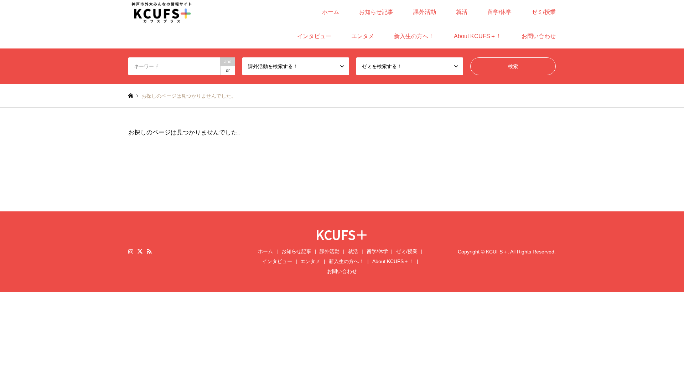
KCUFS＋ (342, 234)
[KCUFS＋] (161, 12)
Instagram (130, 251)
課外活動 (424, 12)
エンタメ (362, 36)
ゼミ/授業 (544, 12)
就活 (461, 12)
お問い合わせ (539, 36)
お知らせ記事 (376, 12)
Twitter (140, 251)
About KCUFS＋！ (478, 36)
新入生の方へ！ (414, 36)
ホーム (330, 12)
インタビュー (314, 36)
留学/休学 (499, 12)
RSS (149, 251)
